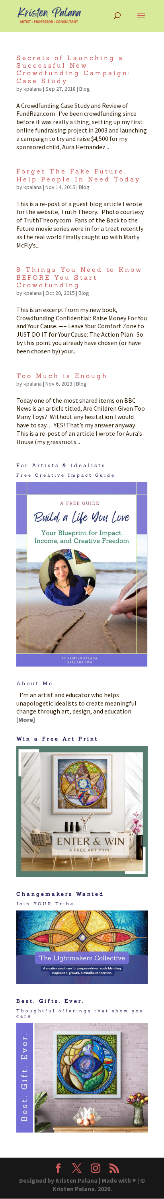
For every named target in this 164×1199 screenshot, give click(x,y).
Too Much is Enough (62, 376)
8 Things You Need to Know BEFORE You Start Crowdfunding (79, 277)
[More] (25, 719)
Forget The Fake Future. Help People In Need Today (78, 175)
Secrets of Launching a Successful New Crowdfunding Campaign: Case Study (73, 69)
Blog (84, 88)
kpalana (32, 88)
